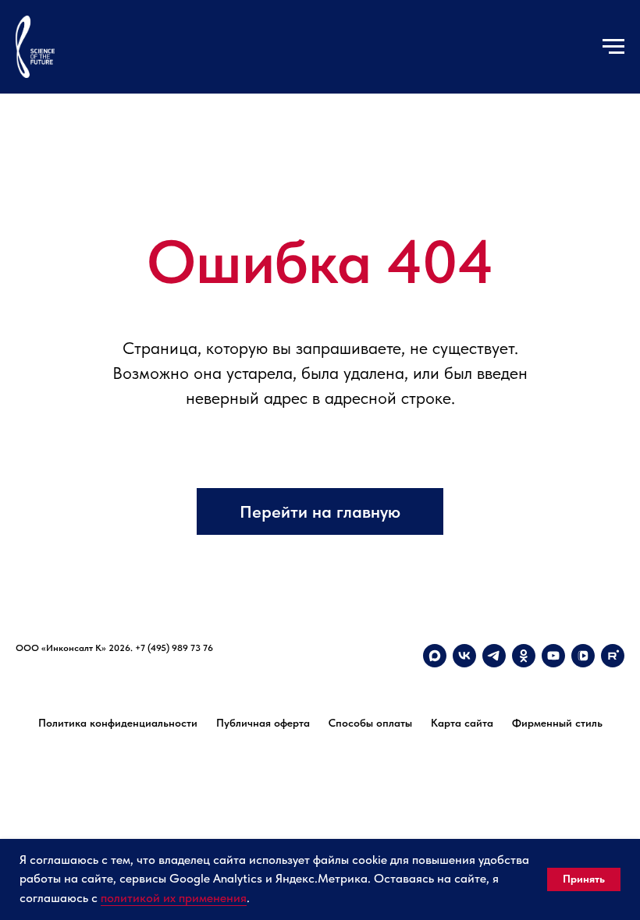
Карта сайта (462, 723)
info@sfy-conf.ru (50, 662)
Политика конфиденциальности (117, 723)
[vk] (464, 655)
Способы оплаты (370, 723)
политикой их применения (174, 897)
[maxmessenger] (434, 655)
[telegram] (494, 655)
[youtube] (553, 655)
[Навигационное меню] (613, 47)
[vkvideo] (583, 655)
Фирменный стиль (557, 723)
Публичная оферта (263, 723)
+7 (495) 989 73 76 (174, 647)
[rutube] (612, 655)
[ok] (523, 655)
